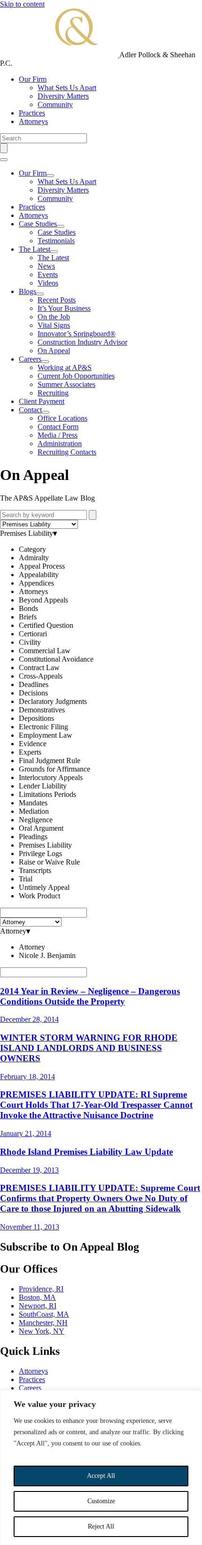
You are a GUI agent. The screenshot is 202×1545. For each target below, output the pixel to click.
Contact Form (58, 427)
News (46, 266)
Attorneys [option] (33, 591)
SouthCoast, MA (44, 1314)
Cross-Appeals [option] (40, 676)
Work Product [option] (39, 896)
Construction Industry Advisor (82, 342)
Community (55, 104)
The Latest (34, 249)
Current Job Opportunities (76, 376)
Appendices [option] (36, 583)
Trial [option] (25, 879)
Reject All (101, 1526)
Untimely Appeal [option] (44, 887)
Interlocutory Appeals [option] (51, 777)
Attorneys (33, 121)
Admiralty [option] (34, 558)
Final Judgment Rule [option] (49, 761)
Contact (30, 410)
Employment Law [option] (45, 735)
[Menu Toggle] (4, 159)
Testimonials (56, 241)
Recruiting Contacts (67, 452)
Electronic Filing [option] (43, 727)
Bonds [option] (28, 608)
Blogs (27, 291)
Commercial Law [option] (44, 651)
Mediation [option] (34, 811)
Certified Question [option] (46, 625)
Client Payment (41, 401)
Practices (32, 113)
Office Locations (62, 418)
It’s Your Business (64, 308)
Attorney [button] (13, 931)
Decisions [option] (33, 693)
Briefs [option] (28, 617)
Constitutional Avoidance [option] (56, 659)
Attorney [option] (32, 947)
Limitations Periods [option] (47, 794)
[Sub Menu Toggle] (50, 175)
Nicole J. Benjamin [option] (47, 955)
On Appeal (54, 351)
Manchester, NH (43, 1323)
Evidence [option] (33, 744)
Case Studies (38, 224)
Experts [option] (30, 752)
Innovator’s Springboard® (77, 334)
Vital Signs (54, 325)
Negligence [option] (36, 820)
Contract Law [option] (39, 668)
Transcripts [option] (35, 870)
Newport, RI (37, 1306)
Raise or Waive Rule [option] (49, 862)
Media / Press (58, 435)
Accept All (101, 1475)
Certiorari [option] (33, 634)
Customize (101, 1501)
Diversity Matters (63, 96)
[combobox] (101, 719)
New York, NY (41, 1331)
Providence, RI (41, 1289)
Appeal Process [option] (42, 566)
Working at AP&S (65, 367)
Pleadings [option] (33, 837)
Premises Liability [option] (45, 845)
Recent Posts (57, 300)
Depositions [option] (36, 718)
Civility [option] (30, 642)
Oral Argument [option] (41, 828)
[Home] (59, 55)
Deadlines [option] (33, 684)
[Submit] (92, 515)
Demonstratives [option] (42, 710)
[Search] (4, 148)
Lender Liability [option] (43, 786)
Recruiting (53, 393)
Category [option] (32, 549)
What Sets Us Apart (67, 88)
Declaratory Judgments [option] (53, 701)
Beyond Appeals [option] (43, 600)
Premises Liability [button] (26, 533)
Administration (60, 444)
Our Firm (33, 79)
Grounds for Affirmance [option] (54, 769)
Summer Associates (66, 384)
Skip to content (22, 4)
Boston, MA (37, 1297)
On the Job (54, 317)
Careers (30, 359)
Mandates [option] (33, 803)
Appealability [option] (39, 575)
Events (48, 274)
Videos (48, 283)
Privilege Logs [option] (40, 853)
